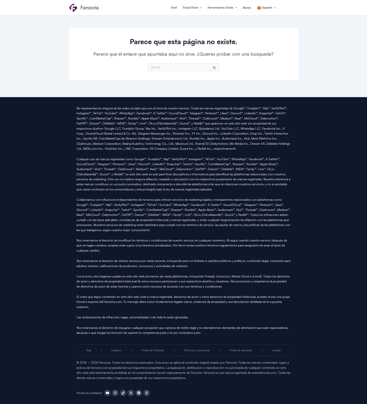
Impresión (116, 350)
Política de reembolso (241, 350)
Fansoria (89, 7)
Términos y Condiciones (196, 350)
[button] (200, 7)
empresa (276, 350)
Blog (88, 350)
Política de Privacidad (153, 350)
